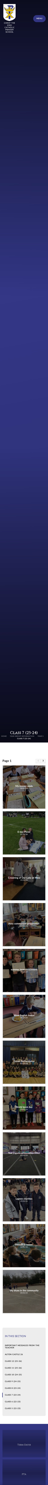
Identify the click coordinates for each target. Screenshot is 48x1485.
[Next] (43, 761)
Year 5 (41, 736)
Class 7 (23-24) (24, 739)
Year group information (22, 736)
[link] (38, 761)
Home (4, 736)
